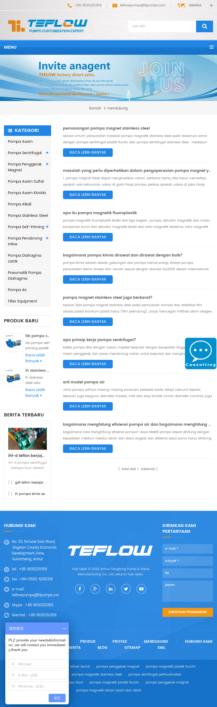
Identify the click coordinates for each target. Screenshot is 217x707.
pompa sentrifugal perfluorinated (154, 674)
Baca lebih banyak (35, 358)
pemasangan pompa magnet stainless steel (106, 128)
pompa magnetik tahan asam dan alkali (108, 690)
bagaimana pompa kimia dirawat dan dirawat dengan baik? (123, 255)
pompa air (17, 290)
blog (102, 648)
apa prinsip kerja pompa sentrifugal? (99, 340)
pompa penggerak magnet (25, 167)
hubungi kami (199, 642)
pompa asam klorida (27, 193)
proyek (119, 642)
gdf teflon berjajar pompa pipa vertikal (45, 482)
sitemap (132, 648)
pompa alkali (19, 204)
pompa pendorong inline (25, 241)
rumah (95, 108)
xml (161, 648)
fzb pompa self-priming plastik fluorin (38, 336)
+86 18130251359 (33, 569)
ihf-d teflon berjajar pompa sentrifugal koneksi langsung (27, 456)
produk (88, 642)
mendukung (156, 642)
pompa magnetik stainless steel (97, 674)
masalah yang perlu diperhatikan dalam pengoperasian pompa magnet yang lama (138, 171)
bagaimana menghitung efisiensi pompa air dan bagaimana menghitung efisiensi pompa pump (138, 424)
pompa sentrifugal (25, 153)
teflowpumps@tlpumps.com (142, 5)
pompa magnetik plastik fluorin (171, 666)
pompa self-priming (26, 227)
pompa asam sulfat (26, 181)
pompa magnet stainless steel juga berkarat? (107, 298)
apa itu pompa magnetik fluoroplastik (100, 213)
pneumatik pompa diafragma (24, 276)
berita (74, 648)
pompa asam (20, 142)
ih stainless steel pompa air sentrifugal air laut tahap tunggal (38, 371)
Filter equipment (22, 301)
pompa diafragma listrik (24, 258)
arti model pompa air (84, 382)
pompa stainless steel (28, 216)
